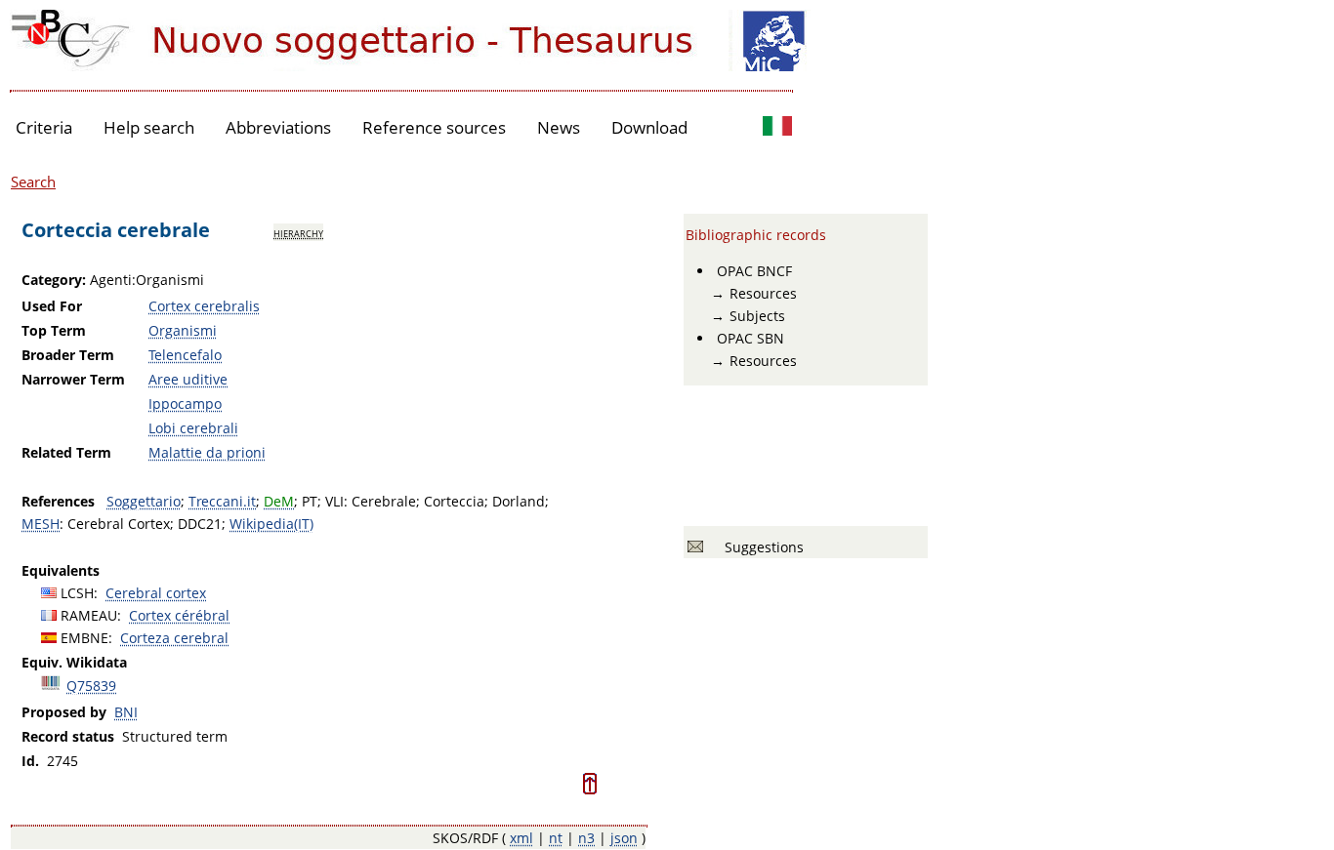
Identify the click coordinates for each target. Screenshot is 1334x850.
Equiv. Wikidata (74, 662)
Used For (51, 306)
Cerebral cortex (155, 593)
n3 (586, 838)
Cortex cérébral (179, 615)
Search (33, 181)
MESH (40, 523)
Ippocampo (185, 403)
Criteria (44, 127)
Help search (149, 127)
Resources (763, 293)
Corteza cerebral (174, 637)
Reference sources (434, 127)
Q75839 (91, 685)
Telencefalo (185, 354)
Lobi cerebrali (193, 428)
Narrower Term (73, 379)
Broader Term (67, 354)
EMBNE (84, 637)
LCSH (77, 593)
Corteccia (454, 501)
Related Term (66, 452)
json (624, 838)
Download (649, 127)
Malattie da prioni (207, 452)
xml (521, 838)
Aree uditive (188, 379)
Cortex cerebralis (204, 306)
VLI (334, 501)
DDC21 (200, 523)
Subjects (757, 315)
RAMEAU (89, 615)
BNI (126, 712)
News (558, 127)
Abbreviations (278, 127)
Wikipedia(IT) (271, 523)
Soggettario (143, 501)
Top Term (53, 330)
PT (309, 501)
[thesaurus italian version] (777, 128)
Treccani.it (222, 501)
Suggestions (760, 547)
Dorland (518, 501)
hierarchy (298, 232)
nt (556, 838)
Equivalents (60, 570)
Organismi (182, 330)
